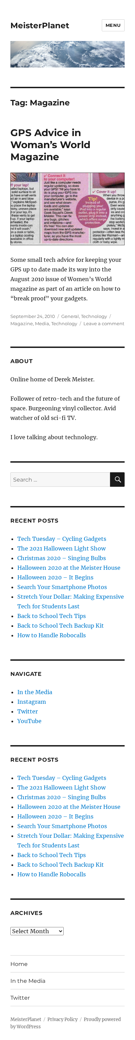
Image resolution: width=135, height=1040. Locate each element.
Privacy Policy (62, 1019)
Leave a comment (103, 323)
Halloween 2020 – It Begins (55, 577)
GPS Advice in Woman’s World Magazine (50, 145)
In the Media (34, 692)
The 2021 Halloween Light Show (61, 548)
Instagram (31, 701)
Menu (113, 25)
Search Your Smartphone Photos (62, 587)
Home (19, 964)
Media (42, 323)
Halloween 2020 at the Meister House (68, 567)
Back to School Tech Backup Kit (60, 625)
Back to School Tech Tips (51, 615)
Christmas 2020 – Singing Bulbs (61, 558)
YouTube (29, 721)
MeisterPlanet (39, 25)
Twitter (27, 711)
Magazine (21, 323)
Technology (94, 316)
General (70, 316)
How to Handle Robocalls (51, 635)
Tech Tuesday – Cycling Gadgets (61, 538)
